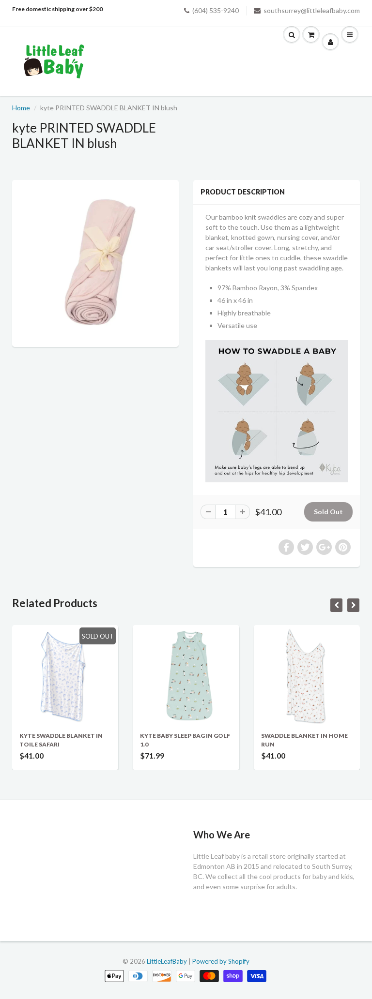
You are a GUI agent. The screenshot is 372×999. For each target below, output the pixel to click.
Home (21, 108)
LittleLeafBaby (167, 961)
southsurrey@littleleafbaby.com (312, 10)
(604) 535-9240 (215, 10)
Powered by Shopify (220, 961)
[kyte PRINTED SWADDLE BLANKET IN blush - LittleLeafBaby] (95, 262)
